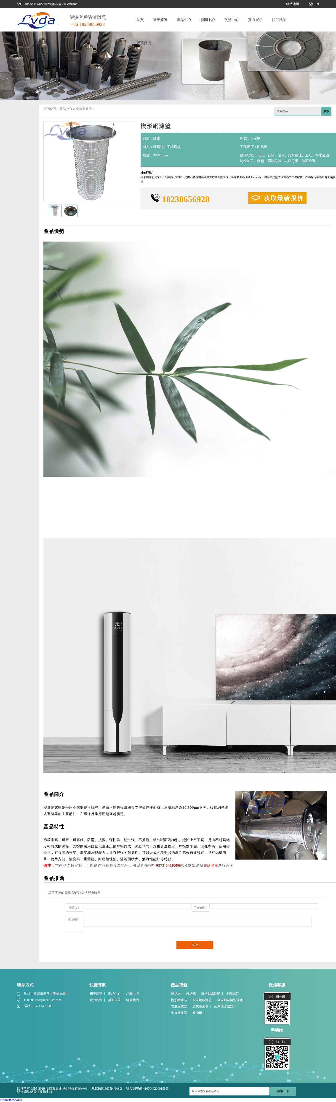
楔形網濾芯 (179, 1000)
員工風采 (279, 20)
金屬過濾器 (84, 108)
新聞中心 (207, 20)
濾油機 (197, 1013)
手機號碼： (201, 907)
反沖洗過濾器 (223, 1006)
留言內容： (74, 919)
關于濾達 (160, 20)
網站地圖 (292, 4)
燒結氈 (191, 993)
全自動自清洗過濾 (230, 1000)
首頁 (140, 20)
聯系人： (74, 907)
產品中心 (184, 20)
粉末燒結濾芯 (202, 1000)
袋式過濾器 (200, 1006)
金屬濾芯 (232, 993)
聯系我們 (143, 43)
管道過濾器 (179, 1006)
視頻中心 (231, 20)
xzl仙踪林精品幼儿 (11, 1100)
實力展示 (255, 20)
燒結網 (176, 993)
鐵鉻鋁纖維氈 (210, 993)
